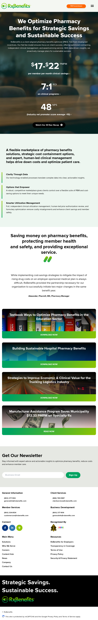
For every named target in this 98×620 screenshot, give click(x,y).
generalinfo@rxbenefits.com (15, 501)
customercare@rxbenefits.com (16, 515)
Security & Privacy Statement (64, 558)
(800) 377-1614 (10, 498)
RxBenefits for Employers (62, 542)
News (4, 558)
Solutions (6, 542)
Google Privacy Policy (49, 617)
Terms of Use (57, 550)
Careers (5, 550)
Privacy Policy (57, 554)
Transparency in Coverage (63, 546)
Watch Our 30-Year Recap (47, 125)
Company (6, 562)
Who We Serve (8, 546)
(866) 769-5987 (59, 498)
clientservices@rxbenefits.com (65, 501)
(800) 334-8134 (10, 512)
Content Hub (8, 554)
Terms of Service (69, 617)
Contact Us (7, 566)
